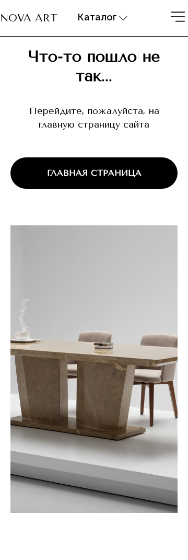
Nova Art (29, 18)
